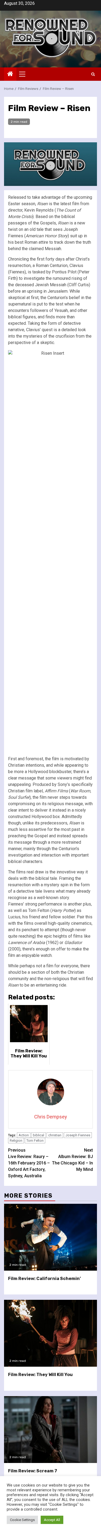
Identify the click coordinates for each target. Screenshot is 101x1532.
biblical (38, 1135)
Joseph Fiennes (77, 1135)
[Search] (93, 74)
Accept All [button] (52, 1520)
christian (54, 1135)
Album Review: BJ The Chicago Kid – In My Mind (72, 1160)
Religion (16, 1141)
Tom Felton (35, 1141)
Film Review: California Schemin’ (44, 1278)
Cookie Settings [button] (22, 1520)
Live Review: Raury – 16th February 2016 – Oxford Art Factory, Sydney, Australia (29, 1163)
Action (24, 1135)
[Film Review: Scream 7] (50, 1429)
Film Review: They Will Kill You (40, 1374)
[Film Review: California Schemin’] (50, 1237)
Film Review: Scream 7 (32, 1470)
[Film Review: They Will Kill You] (50, 1333)
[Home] (10, 74)
